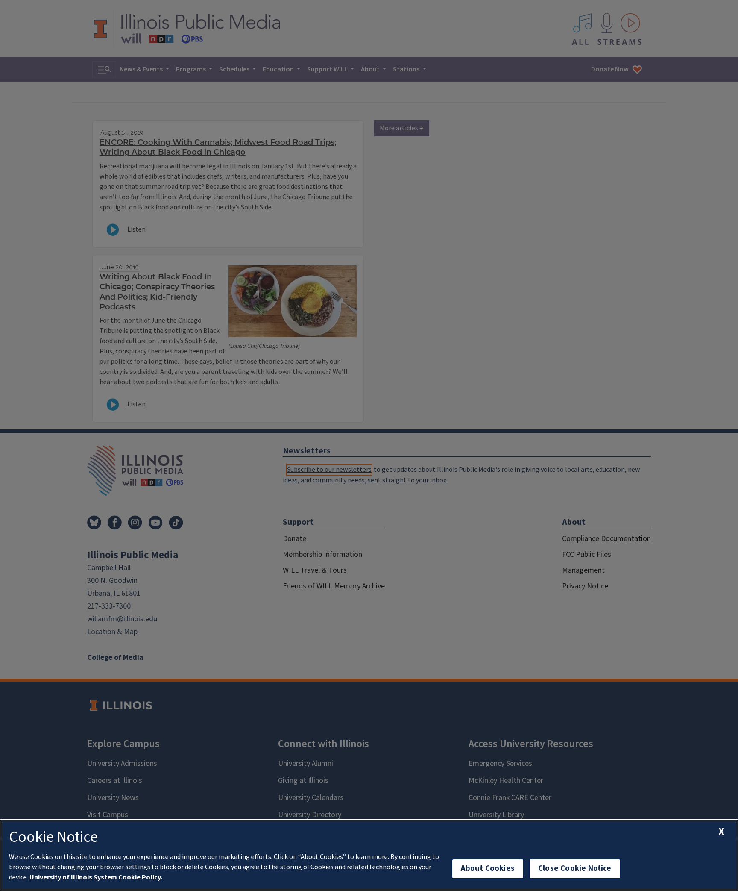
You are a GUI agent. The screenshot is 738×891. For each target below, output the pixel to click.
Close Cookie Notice (575, 868)
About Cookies (488, 868)
